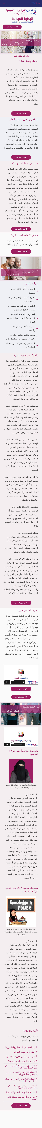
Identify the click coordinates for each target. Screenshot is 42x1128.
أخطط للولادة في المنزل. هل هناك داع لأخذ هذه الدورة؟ (21, 1080)
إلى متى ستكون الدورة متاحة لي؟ (20, 1056)
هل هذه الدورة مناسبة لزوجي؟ (21, 1061)
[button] (21, 1047)
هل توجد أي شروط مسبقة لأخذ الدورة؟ (22, 1098)
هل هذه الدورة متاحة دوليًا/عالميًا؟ (20, 1092)
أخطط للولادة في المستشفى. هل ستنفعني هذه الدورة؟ (21, 1073)
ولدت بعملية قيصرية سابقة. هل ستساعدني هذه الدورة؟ (22, 1087)
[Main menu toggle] (4, 3)
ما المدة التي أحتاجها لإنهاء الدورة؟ (20, 1047)
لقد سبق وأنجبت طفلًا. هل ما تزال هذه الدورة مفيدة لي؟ (21, 1067)
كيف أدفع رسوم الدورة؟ (24, 1052)
